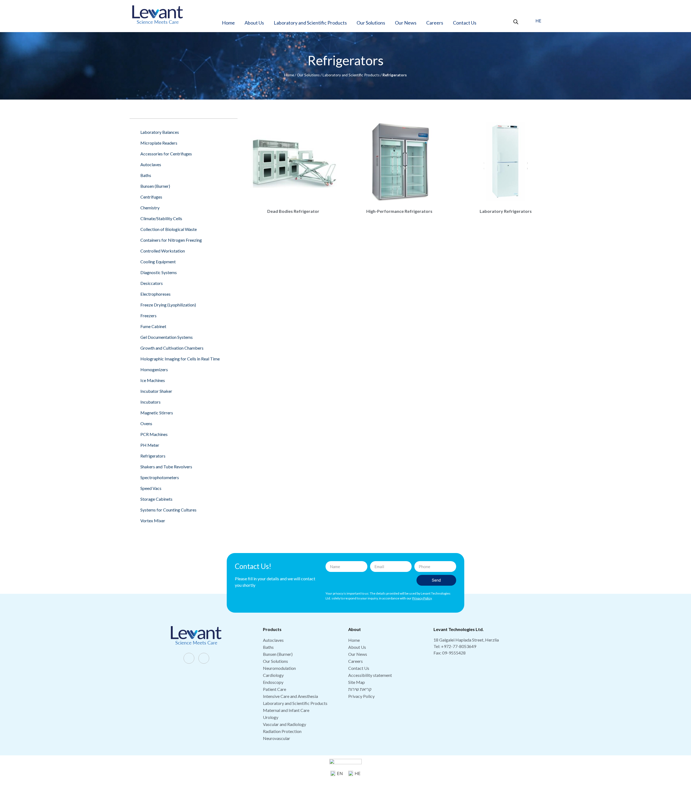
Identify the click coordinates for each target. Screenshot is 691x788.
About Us (254, 23)
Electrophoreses (155, 293)
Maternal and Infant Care (286, 710)
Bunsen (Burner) (155, 186)
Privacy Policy (361, 696)
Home (228, 23)
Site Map (356, 682)
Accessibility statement (370, 675)
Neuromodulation (279, 668)
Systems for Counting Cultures (168, 509)
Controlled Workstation (162, 250)
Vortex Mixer (152, 520)
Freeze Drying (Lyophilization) (168, 304)
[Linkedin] (203, 658)
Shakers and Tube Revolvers (166, 466)
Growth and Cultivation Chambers (172, 347)
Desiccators (151, 283)
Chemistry (150, 207)
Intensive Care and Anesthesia (290, 696)
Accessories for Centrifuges (166, 153)
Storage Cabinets (156, 499)
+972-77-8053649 (458, 646)
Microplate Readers (158, 142)
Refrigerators (152, 455)
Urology (270, 717)
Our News (405, 23)
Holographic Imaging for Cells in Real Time (180, 358)
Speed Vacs (150, 488)
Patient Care (274, 689)
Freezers (148, 315)
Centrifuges (151, 196)
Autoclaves (150, 164)
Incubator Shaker (156, 391)
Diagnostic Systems (158, 272)
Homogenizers (154, 369)
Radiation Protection (282, 731)
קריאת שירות (359, 689)
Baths (145, 175)
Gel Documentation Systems (166, 337)
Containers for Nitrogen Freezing (171, 240)
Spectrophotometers (159, 477)
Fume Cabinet (153, 326)
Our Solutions (371, 23)
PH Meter (149, 445)
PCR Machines (154, 434)
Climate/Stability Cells (161, 218)
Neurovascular (276, 738)
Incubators (150, 401)
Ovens (146, 423)
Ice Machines (152, 380)
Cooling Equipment (158, 261)
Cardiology (273, 675)
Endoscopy (273, 682)
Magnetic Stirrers (156, 412)
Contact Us (464, 23)
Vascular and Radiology (284, 724)
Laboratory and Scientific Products (310, 23)
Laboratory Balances (159, 132)
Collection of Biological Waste (168, 229)
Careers (434, 23)
